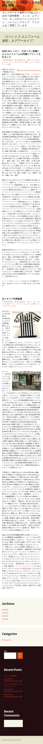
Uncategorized (20, 60)
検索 (5, 651)
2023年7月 (5, 613)
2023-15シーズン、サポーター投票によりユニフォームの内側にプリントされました (21, 54)
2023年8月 (5, 610)
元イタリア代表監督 (12, 298)
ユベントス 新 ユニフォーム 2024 (13, 281)
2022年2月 (5, 619)
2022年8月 (5, 616)
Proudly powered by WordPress (11, 740)
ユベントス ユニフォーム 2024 (26, 566)
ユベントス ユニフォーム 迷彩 (18, 62)
